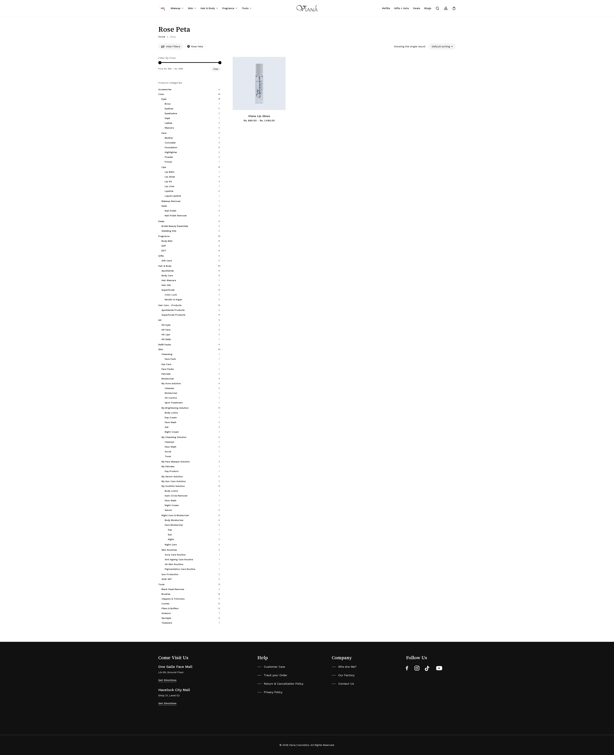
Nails (164, 206)
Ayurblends (167, 270)
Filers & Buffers (169, 608)
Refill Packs (164, 344)
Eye (170, 534)
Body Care (167, 275)
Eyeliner (169, 108)
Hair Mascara (168, 280)
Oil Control (171, 398)
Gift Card (166, 260)
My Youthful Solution (173, 486)
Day (170, 529)
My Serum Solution (172, 476)
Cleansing (166, 354)
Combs (165, 603)
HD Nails (166, 339)
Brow (167, 103)
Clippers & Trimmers (173, 599)
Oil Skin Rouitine (174, 564)
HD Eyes (165, 325)
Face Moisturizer (174, 525)
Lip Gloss (170, 176)
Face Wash (170, 422)
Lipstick (169, 191)
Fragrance (163, 236)
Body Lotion (171, 412)
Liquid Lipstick (173, 196)
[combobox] (442, 46)
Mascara (169, 127)
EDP (163, 245)
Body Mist (166, 241)
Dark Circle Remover (176, 495)
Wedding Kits (168, 231)
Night (171, 539)
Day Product (171, 471)
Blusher (169, 138)
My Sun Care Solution (173, 481)
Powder (169, 157)
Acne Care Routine (175, 554)
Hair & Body (164, 266)
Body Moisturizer (174, 520)
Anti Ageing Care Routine (179, 559)
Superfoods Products (173, 315)
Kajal (167, 118)
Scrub (168, 451)
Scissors (166, 613)
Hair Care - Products (169, 305)
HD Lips (165, 334)
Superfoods (167, 290)
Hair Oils (166, 285)
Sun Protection (169, 574)
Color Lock (171, 294)
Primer (168, 162)
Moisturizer (167, 378)
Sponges (166, 618)
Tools (161, 584)
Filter (215, 69)
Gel (166, 427)
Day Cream (171, 417)
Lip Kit (168, 181)
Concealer (170, 142)
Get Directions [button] (167, 680)
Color (161, 94)
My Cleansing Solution (173, 437)
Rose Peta (197, 46)
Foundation (171, 147)
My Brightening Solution (175, 408)
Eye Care (166, 364)
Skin (160, 349)
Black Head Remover (172, 589)
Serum (168, 510)
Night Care (171, 544)
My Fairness (167, 466)
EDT (163, 250)
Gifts (161, 256)
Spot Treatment (174, 402)
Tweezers (166, 622)
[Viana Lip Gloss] (259, 83)
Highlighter (171, 152)
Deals (161, 221)
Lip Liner (169, 186)
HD (159, 320)
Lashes (168, 123)
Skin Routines (169, 550)
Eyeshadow (171, 113)
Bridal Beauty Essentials (174, 226)
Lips (163, 167)
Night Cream (172, 432)
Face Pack (170, 359)
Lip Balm (169, 172)
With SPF (166, 579)
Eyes (163, 99)
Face (163, 133)
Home (161, 36)
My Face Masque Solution (175, 461)
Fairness (165, 374)
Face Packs (167, 369)
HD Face (165, 329)
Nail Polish (170, 210)
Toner (168, 456)
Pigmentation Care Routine (180, 569)
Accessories (164, 89)
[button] (271, 667)
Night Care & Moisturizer (175, 515)
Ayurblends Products (173, 310)
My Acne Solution (171, 383)
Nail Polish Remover (176, 215)
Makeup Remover (171, 201)
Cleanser (169, 388)
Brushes (165, 594)
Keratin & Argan (173, 299)
